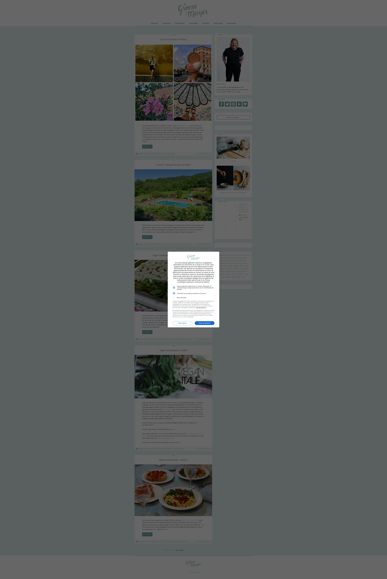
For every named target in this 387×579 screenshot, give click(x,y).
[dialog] (193, 289)
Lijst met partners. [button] (201, 307)
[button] (193, 297)
